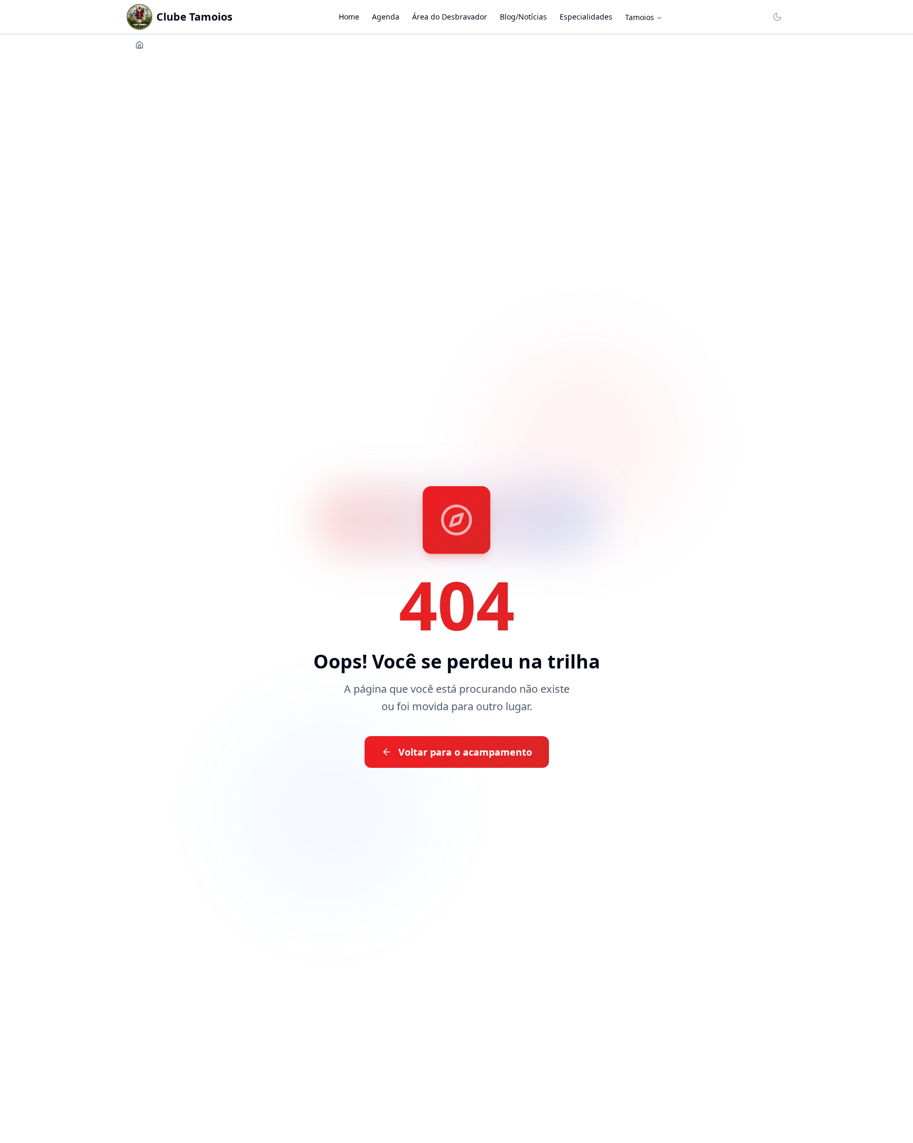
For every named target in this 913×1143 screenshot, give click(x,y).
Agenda (385, 17)
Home (349, 17)
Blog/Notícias (523, 17)
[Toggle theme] (777, 17)
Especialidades (586, 17)
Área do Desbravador (449, 17)
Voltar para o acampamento (465, 752)
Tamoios (639, 17)
